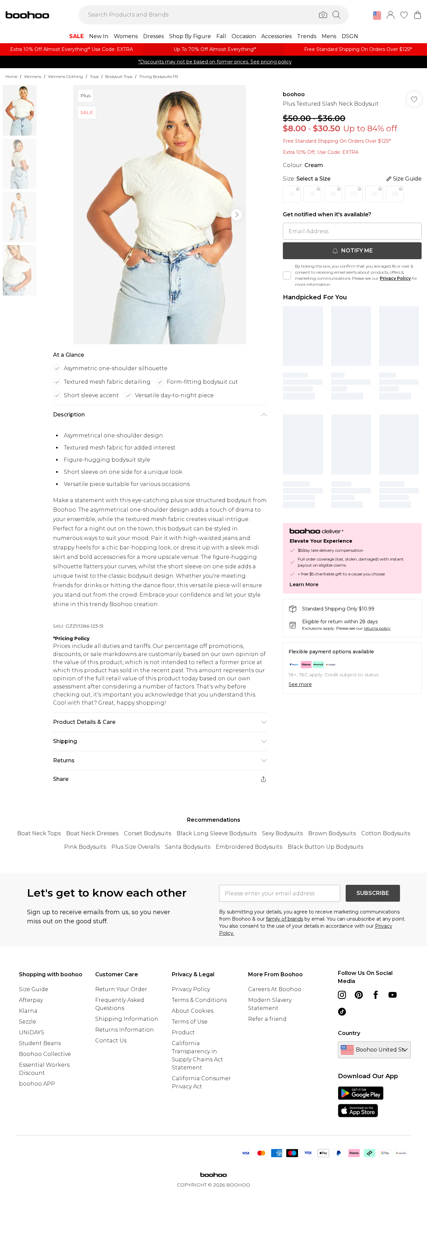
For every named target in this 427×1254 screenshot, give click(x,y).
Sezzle (27, 1021)
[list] (159, 214)
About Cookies (192, 1011)
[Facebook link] (376, 995)
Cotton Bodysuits (385, 833)
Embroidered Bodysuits (249, 847)
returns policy (377, 628)
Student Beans (40, 1043)
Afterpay (31, 1000)
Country (349, 1033)
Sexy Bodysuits (282, 833)
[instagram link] (342, 995)
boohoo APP (37, 1084)
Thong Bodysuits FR (158, 76)
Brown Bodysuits (332, 833)
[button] (377, 15)
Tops (94, 76)
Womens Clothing (65, 76)
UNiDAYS (31, 1032)
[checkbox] (287, 275)
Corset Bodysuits (147, 833)
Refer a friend (267, 1019)
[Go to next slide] (236, 214)
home (11, 76)
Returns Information (124, 1030)
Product (183, 1032)
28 (394, 194)
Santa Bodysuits (187, 847)
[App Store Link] (360, 1101)
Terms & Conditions (199, 1000)
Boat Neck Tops (39, 833)
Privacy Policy (395, 278)
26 (374, 194)
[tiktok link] (342, 1012)
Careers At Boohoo (274, 989)
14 (292, 194)
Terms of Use (190, 1021)
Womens (32, 76)
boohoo (294, 94)
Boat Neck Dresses (92, 833)
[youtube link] (393, 995)
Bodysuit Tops (118, 76)
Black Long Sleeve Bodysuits (217, 833)
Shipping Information (126, 1019)
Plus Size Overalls (135, 847)
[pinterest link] (359, 995)
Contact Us (111, 1040)
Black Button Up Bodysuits (325, 847)
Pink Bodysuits (85, 847)
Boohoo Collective (45, 1054)
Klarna (28, 1011)
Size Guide (33, 989)
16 (312, 194)
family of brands (284, 919)
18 (333, 194)
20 (353, 194)
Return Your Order (121, 989)
